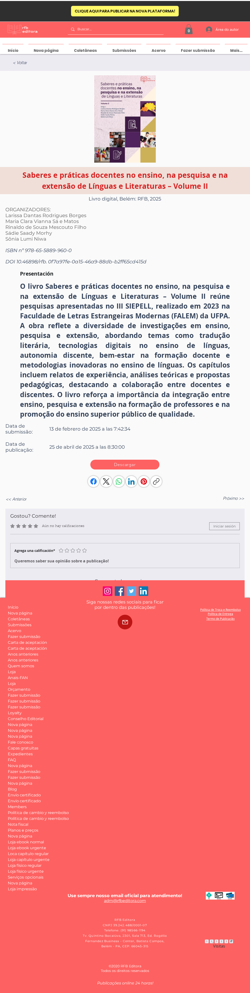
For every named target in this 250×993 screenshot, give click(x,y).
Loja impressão (22, 889)
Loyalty (15, 713)
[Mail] (125, 622)
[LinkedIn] (131, 481)
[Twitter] (131, 591)
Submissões (19, 625)
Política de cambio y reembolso (26, 812)
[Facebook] (93, 481)
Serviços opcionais (25, 877)
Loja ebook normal (26, 842)
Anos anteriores (23, 654)
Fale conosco (20, 742)
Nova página (20, 613)
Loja (12, 671)
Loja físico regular (25, 865)
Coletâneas (19, 619)
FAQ (12, 760)
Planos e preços (23, 830)
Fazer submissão (24, 636)
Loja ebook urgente (26, 848)
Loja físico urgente (26, 871)
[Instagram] (107, 591)
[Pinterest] (143, 481)
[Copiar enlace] (156, 481)
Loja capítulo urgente (26, 859)
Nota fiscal (18, 824)
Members (17, 806)
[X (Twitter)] (106, 481)
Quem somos (21, 666)
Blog (12, 789)
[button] (189, 29)
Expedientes (20, 754)
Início (13, 607)
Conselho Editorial (25, 718)
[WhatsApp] (119, 481)
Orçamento (19, 689)
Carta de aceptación (26, 642)
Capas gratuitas (23, 748)
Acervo (14, 630)
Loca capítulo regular (26, 853)
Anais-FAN (18, 677)
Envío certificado (24, 795)
